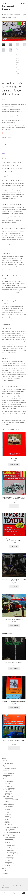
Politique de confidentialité (8, 886)
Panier (21, 892)
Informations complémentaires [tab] (9, 149)
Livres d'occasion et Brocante (8, 6)
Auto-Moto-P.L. (6, 16)
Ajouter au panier (14, 464)
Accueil (4, 14)
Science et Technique (15, 14)
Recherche (14, 893)
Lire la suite (14, 506)
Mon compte (4, 893)
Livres (8, 14)
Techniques (23, 14)
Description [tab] (4, 144)
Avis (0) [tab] (3, 153)
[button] (24, 23)
